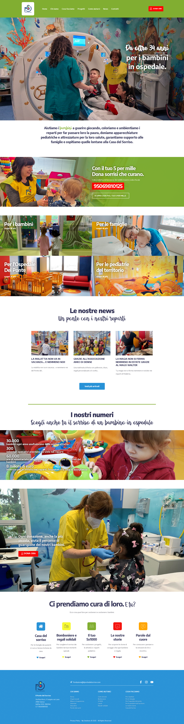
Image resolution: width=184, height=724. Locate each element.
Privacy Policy (75, 721)
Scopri (42, 657)
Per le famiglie (130, 699)
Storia (72, 697)
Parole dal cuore (75, 708)
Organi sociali (74, 699)
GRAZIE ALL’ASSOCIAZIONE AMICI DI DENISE (89, 360)
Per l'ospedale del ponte (134, 701)
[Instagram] (146, 682)
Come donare (102, 697)
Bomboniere (102, 699)
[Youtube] (151, 682)
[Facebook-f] (140, 682)
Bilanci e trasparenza (77, 701)
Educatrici (73, 706)
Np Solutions (86, 721)
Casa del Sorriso (131, 708)
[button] (110, 195)
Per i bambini (130, 697)
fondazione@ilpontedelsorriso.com (86, 682)
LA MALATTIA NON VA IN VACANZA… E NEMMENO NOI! (48, 360)
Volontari (73, 703)
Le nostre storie (131, 706)
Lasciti (100, 703)
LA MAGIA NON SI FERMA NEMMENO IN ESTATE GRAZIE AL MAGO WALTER (132, 362)
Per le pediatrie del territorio (135, 703)
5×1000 (100, 701)
